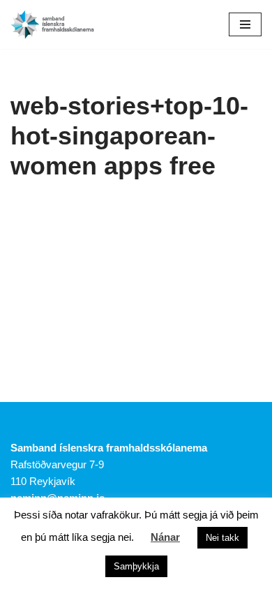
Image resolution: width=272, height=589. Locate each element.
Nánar (165, 537)
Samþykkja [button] (136, 566)
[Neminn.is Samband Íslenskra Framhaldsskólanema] (52, 24)
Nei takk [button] (222, 537)
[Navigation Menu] (245, 24)
